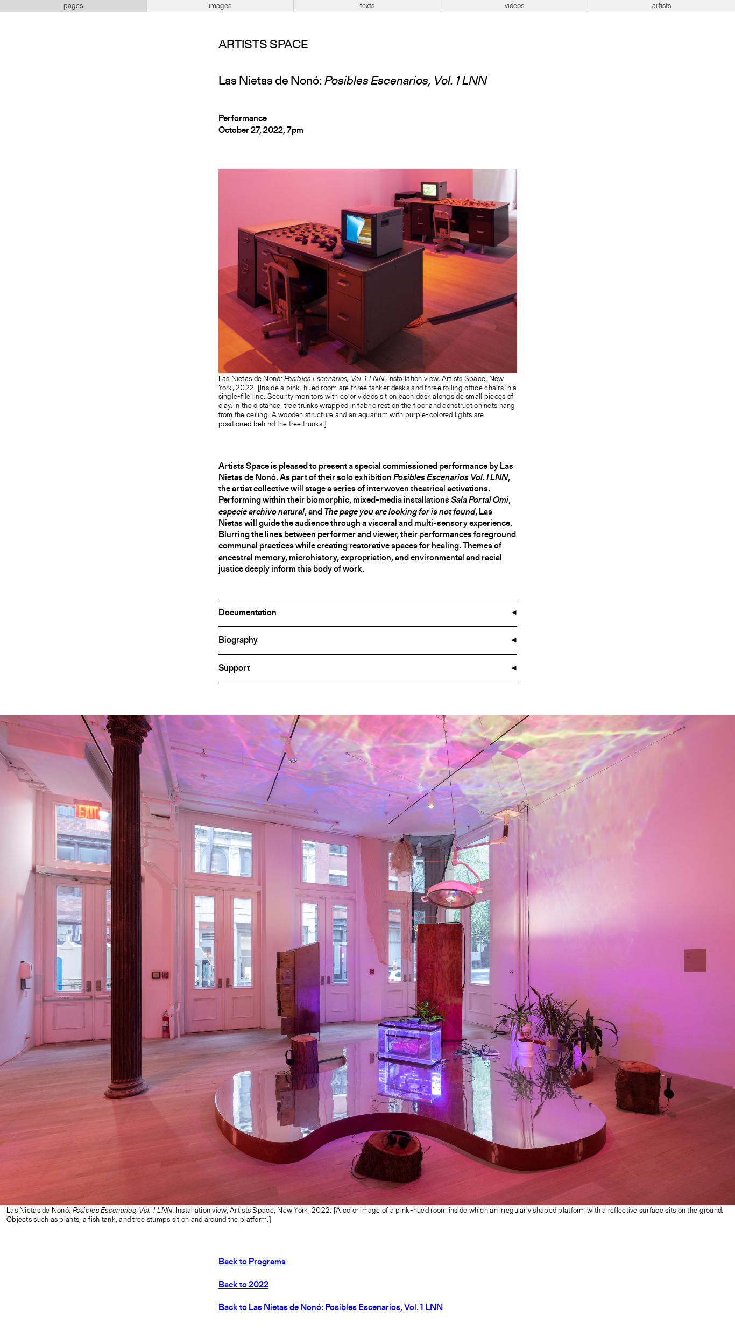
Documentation (247, 613)
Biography (238, 640)
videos (514, 6)
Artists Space (263, 45)
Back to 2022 (243, 1285)
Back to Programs (252, 1262)
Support (234, 668)
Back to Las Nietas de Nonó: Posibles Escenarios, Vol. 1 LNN (330, 1308)
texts (367, 6)
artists (661, 6)
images (220, 6)
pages (73, 6)
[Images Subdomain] (725, 724)
